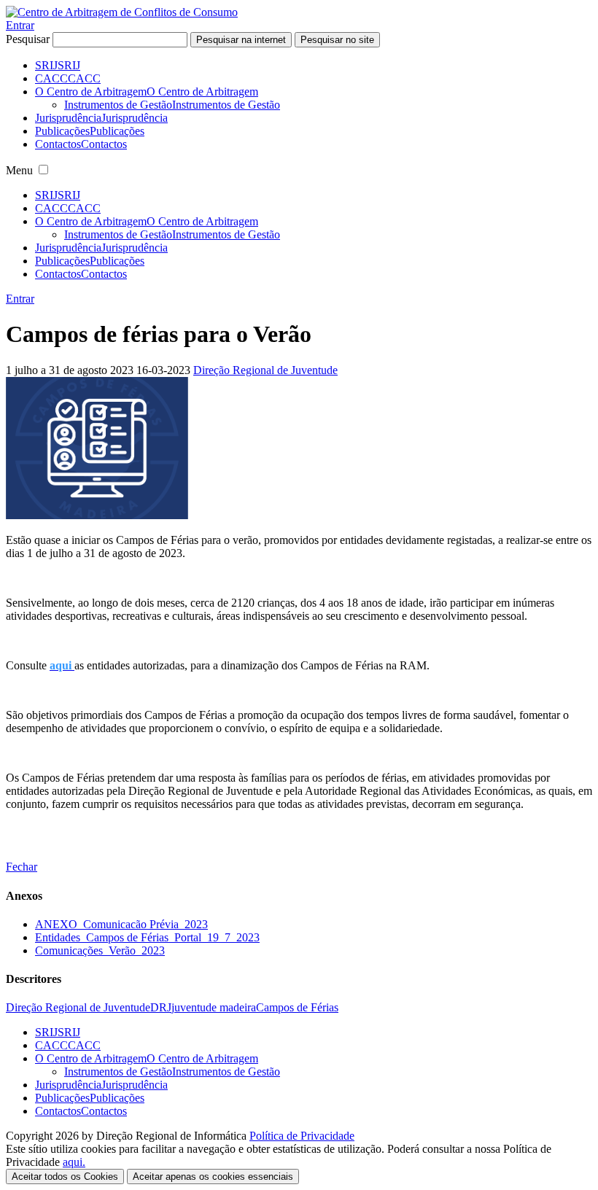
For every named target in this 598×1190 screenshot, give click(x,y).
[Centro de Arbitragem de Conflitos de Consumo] (122, 12)
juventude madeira (213, 1007)
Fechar (21, 866)
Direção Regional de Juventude (265, 370)
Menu (19, 170)
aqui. (74, 1162)
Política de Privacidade (301, 1135)
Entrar (20, 25)
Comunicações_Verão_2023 (100, 950)
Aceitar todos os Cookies (65, 1176)
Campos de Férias (297, 1007)
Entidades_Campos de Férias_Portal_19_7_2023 (147, 937)
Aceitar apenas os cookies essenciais (213, 1176)
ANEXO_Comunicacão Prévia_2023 (121, 924)
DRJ (160, 1007)
